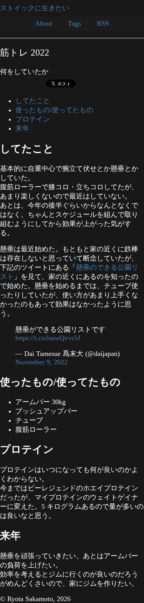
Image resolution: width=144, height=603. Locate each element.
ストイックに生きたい (34, 8)
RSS (103, 23)
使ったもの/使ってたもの (54, 110)
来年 (22, 128)
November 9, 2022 (41, 362)
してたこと (32, 101)
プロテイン (32, 119)
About (43, 23)
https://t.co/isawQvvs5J (47, 338)
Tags (74, 23)
